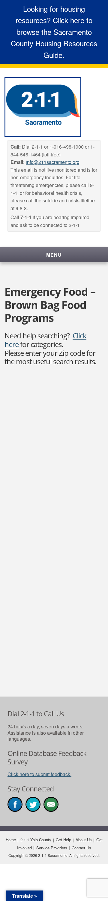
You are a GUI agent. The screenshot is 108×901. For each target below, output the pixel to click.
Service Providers (51, 848)
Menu (54, 254)
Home (11, 839)
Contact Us (81, 848)
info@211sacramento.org (53, 162)
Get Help (63, 839)
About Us (84, 839)
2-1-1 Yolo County (35, 839)
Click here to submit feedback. (39, 774)
